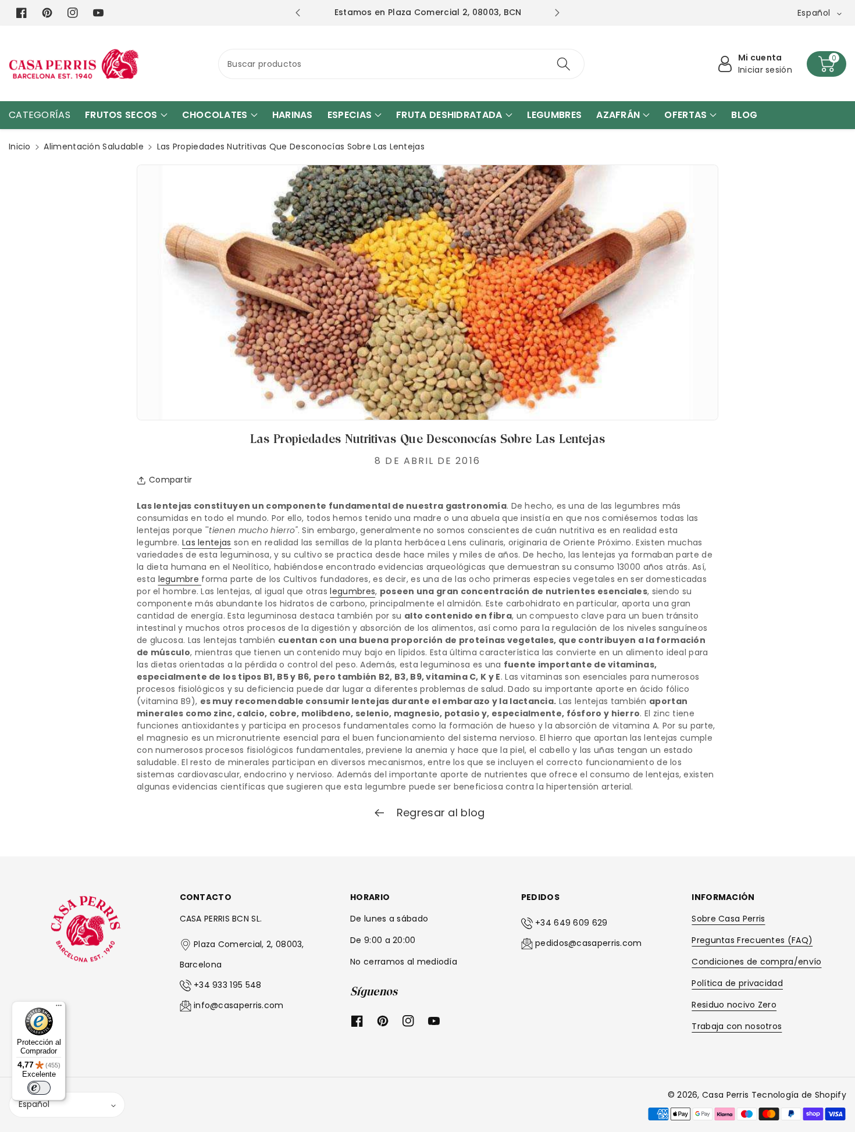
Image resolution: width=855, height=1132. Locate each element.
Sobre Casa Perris (728, 918)
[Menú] (59, 1008)
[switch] (39, 1088)
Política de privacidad (737, 983)
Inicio (20, 146)
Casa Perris (725, 1095)
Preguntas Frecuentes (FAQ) (752, 940)
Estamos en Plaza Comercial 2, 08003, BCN (428, 12)
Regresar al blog (438, 812)
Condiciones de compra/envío (756, 961)
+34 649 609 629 (571, 923)
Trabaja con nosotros (737, 1026)
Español (34, 1104)
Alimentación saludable (94, 146)
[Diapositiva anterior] (297, 13)
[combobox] (401, 63)
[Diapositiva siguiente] (557, 13)
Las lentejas (206, 542)
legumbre (180, 579)
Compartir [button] (171, 479)
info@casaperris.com (239, 1005)
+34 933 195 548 (228, 985)
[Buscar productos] (563, 63)
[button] (826, 64)
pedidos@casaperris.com (588, 943)
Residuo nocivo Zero (734, 1004)
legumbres (352, 591)
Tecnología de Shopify (798, 1095)
